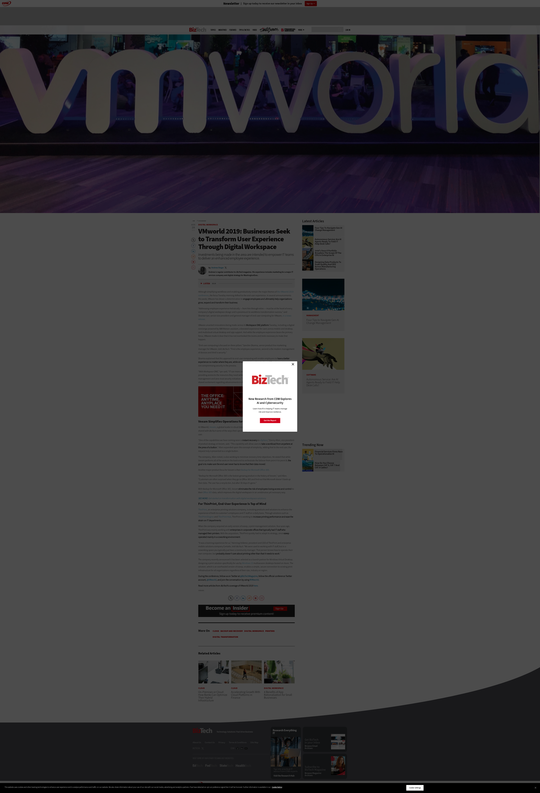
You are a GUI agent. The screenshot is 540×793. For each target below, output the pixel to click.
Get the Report (270, 420)
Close (293, 364)
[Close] (535, 788)
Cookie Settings (415, 788)
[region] (270, 788)
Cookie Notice (277, 787)
